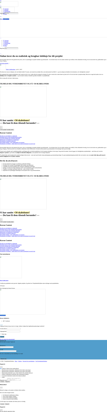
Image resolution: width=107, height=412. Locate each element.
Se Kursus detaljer (4, 63)
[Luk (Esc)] (1, 367)
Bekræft (7, 404)
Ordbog (20, 361)
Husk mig (3, 334)
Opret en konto (3, 343)
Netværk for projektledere (29, 361)
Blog (16, 361)
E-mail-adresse (3, 328)
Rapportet (7, 381)
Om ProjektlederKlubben (41, 361)
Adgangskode (3, 331)
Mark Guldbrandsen (4, 280)
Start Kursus (3, 315)
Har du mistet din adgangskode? (7, 339)
